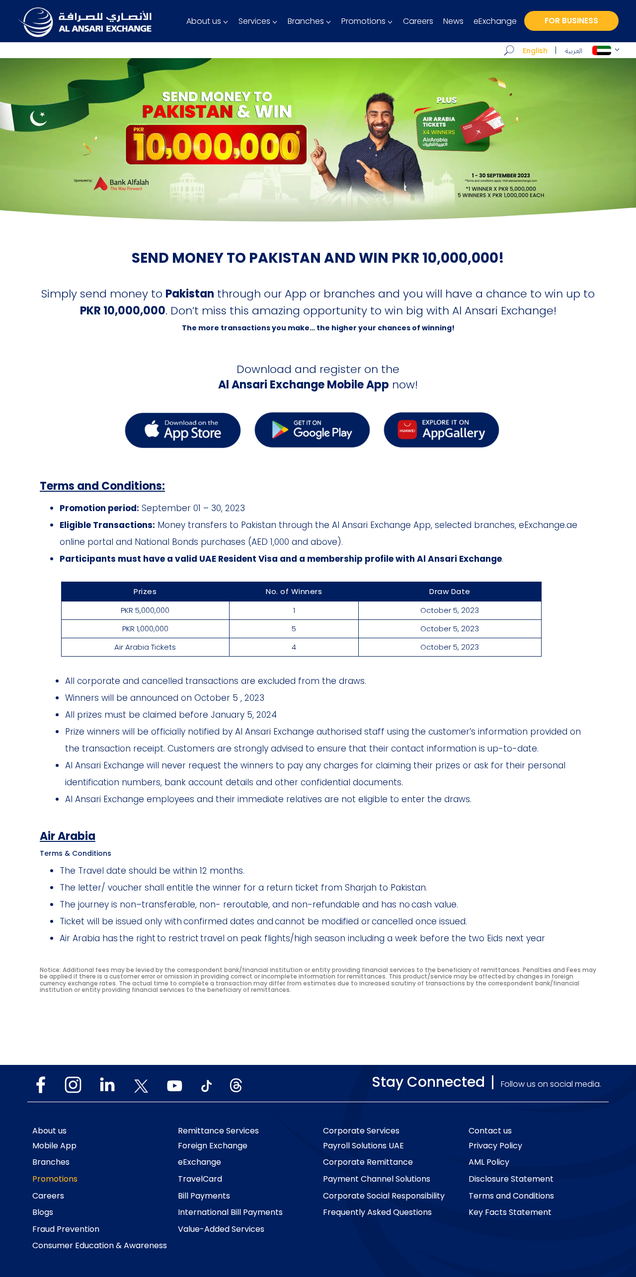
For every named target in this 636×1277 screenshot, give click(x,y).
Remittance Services (218, 1131)
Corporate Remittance (368, 1162)
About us (203, 21)
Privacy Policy (495, 1145)
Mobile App (54, 1145)
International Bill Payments (230, 1212)
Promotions (363, 21)
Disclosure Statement (511, 1179)
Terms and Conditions (511, 1196)
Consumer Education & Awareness (99, 1245)
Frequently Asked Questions (377, 1212)
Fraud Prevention (65, 1229)
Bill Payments (204, 1196)
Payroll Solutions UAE (363, 1145)
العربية (573, 51)
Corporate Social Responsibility (384, 1196)
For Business (571, 20)
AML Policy (489, 1162)
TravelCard (200, 1179)
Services (254, 21)
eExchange (495, 21)
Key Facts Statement (510, 1212)
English (535, 51)
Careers (418, 21)
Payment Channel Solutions (376, 1179)
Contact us (490, 1131)
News (453, 21)
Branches (306, 21)
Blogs (42, 1212)
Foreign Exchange (212, 1145)
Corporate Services (361, 1131)
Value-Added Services (221, 1229)
